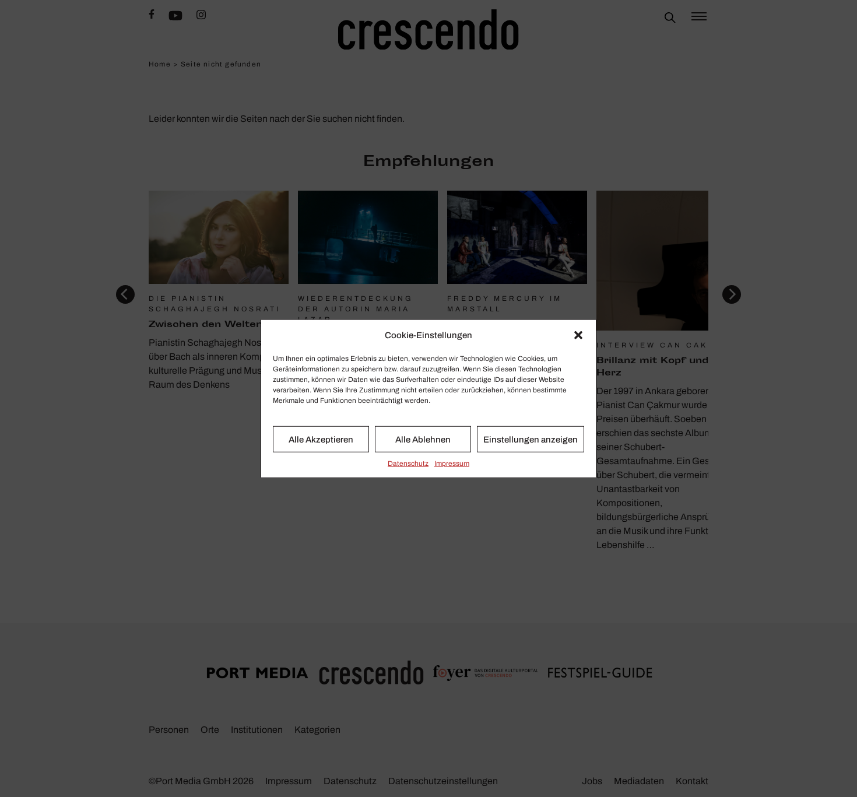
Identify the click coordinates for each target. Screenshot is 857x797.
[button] (578, 335)
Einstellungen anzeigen (530, 439)
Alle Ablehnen (423, 439)
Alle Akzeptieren (321, 439)
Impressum (451, 463)
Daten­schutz (408, 463)
